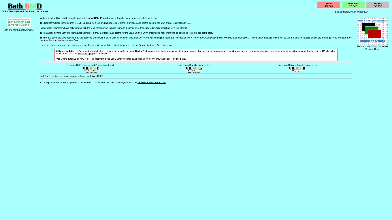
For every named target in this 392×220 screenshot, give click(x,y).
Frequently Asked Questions (153, 45)
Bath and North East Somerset (19, 30)
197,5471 (353, 4)
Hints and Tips (84, 53)
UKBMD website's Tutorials (166, 58)
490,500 (329, 4)
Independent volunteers (51, 28)
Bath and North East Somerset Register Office (372, 47)
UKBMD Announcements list (152, 82)
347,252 (378, 4)
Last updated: (342, 11)
